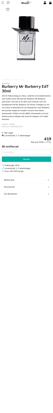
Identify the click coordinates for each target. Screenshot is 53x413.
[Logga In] (45, 2)
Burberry (6, 83)
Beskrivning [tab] (9, 180)
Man (23, 79)
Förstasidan (6, 79)
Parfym (16, 79)
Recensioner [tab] (9, 187)
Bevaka (26, 159)
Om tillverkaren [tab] (10, 194)
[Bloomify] (26, 2)
